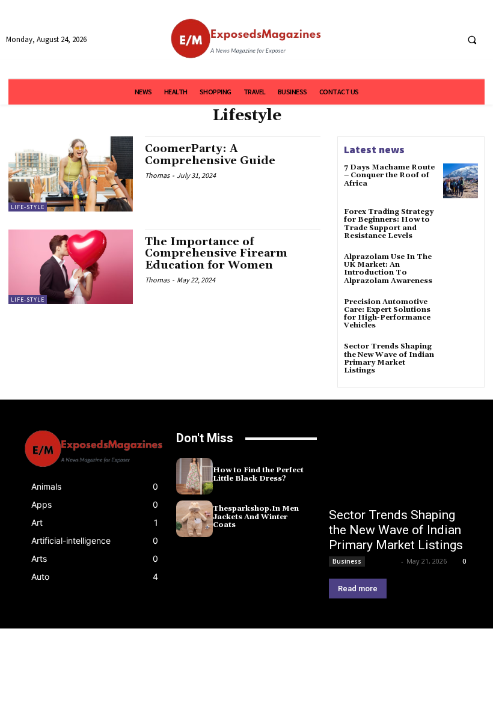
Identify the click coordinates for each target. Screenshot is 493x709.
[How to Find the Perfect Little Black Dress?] (194, 476)
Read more (358, 588)
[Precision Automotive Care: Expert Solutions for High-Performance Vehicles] (460, 315)
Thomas (157, 175)
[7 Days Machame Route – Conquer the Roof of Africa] (460, 180)
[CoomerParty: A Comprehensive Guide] (70, 173)
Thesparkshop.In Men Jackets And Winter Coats (256, 516)
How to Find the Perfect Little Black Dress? (258, 474)
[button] (472, 40)
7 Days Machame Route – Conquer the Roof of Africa (389, 175)
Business (346, 561)
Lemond (384, 560)
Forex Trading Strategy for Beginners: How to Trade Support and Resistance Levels (388, 223)
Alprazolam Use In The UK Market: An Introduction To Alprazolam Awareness (388, 268)
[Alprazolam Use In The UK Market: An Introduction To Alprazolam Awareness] (460, 270)
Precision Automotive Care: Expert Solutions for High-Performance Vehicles (387, 313)
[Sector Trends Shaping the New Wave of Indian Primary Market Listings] (460, 359)
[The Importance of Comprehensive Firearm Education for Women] (70, 267)
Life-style (27, 207)
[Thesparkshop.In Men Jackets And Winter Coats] (194, 519)
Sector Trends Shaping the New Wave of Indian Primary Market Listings (389, 358)
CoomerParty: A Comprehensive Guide (210, 155)
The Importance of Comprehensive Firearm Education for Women (216, 254)
